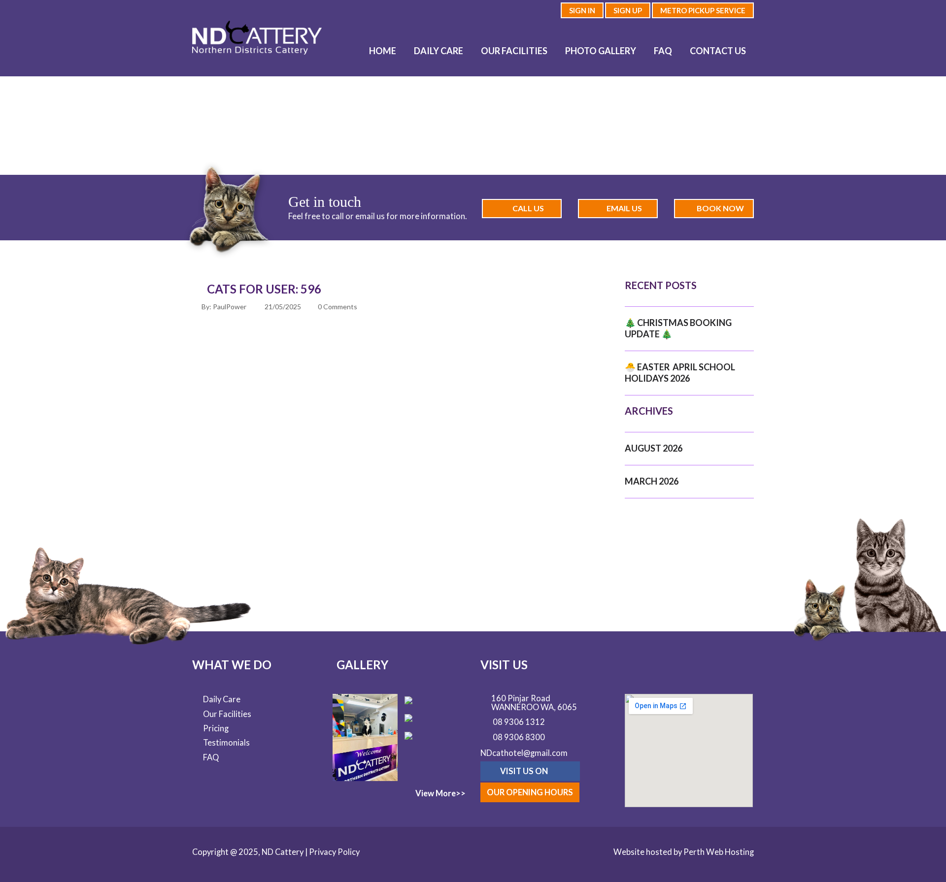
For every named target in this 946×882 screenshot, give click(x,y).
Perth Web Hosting (718, 852)
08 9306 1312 (519, 722)
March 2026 (651, 481)
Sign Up (627, 10)
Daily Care (438, 50)
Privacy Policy (334, 852)
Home (382, 50)
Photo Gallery (600, 50)
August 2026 (653, 448)
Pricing (216, 728)
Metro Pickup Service (702, 10)
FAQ (663, 50)
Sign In (582, 10)
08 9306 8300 (519, 737)
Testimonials (226, 743)
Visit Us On (524, 771)
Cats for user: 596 (264, 289)
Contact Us (718, 50)
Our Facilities (514, 50)
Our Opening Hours (530, 792)
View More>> (440, 793)
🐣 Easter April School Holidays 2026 (680, 372)
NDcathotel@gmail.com (524, 753)
